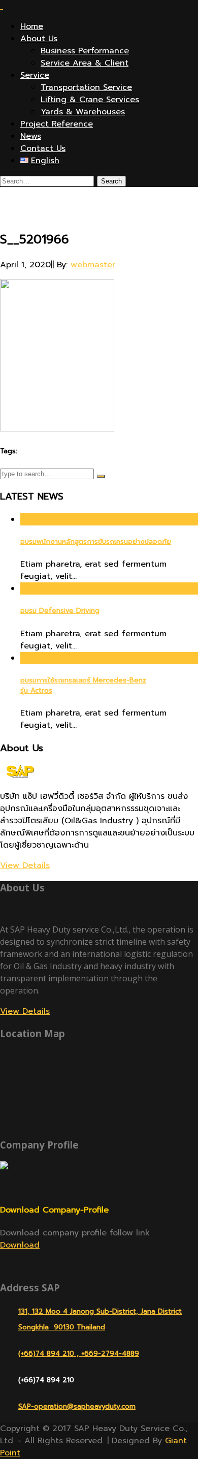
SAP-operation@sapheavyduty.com (77, 1406)
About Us (38, 39)
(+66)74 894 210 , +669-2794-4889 (78, 1353)
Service (34, 75)
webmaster (93, 265)
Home (31, 26)
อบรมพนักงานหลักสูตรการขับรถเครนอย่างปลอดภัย (95, 542)
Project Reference (56, 124)
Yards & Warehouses (83, 112)
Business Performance (85, 51)
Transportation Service (86, 87)
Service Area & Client (84, 63)
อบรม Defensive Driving (60, 611)
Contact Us (42, 148)
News (30, 136)
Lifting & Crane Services (90, 100)
